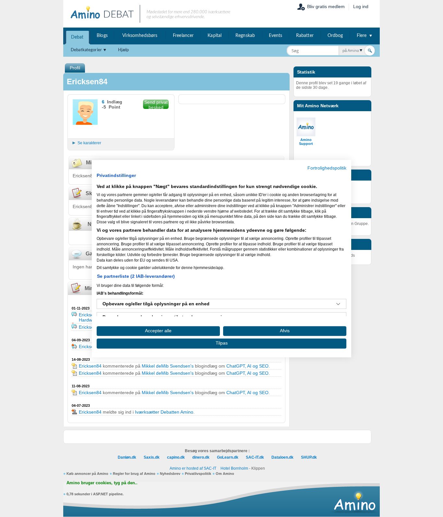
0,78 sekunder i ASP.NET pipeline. (95, 494)
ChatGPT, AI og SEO (247, 366)
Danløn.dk (127, 457)
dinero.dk (201, 457)
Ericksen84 (90, 314)
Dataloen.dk (282, 457)
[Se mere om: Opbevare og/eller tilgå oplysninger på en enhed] (338, 304)
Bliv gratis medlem (326, 6)
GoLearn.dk (227, 457)
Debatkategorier (86, 50)
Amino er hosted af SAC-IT (193, 468)
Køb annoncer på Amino (87, 474)
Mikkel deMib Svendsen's (168, 366)
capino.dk (176, 457)
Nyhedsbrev (170, 474)
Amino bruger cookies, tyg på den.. (102, 483)
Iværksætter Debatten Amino (164, 412)
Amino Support (306, 142)
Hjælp (123, 50)
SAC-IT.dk (255, 457)
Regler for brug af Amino (134, 474)
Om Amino (225, 474)
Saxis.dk (152, 457)
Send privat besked (156, 104)
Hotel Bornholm (234, 468)
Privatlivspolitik (198, 474)
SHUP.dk (309, 457)
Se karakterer (89, 143)
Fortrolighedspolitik (326, 168)
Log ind (360, 6)
